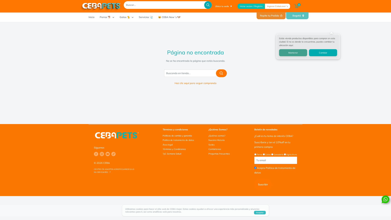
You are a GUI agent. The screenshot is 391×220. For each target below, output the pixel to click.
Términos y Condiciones (174, 149)
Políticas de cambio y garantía (177, 135)
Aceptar (260, 212)
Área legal (168, 144)
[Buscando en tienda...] (221, 73)
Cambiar (323, 52)
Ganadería (278, 154)
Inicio (91, 17)
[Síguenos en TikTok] (113, 154)
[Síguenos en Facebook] (96, 154)
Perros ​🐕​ (105, 17)
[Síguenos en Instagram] (102, 154)
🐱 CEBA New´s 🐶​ (169, 17)
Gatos (268, 154)
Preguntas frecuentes (219, 153)
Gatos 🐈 (125, 17)
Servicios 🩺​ (146, 17)
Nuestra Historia (216, 140)
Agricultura (291, 154)
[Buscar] (208, 5)
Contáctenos (214, 149)
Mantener (293, 52)
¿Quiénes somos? (216, 135)
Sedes (211, 144)
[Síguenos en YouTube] (108, 154)
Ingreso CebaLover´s (277, 6)
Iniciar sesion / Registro (251, 6)
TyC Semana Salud (172, 153)
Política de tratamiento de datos (178, 140)
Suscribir (263, 184)
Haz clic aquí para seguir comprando (195, 83)
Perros (259, 154)
